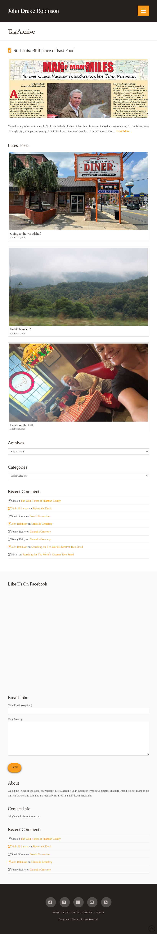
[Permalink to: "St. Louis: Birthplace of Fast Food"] (78, 88)
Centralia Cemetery (41, 523)
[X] (65, 902)
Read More (123, 131)
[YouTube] (92, 902)
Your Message (15, 719)
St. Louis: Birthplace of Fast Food (44, 50)
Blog (66, 912)
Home (56, 912)
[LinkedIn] (78, 902)
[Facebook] (51, 902)
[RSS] (106, 902)
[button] (143, 11)
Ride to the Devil (42, 508)
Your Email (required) (20, 705)
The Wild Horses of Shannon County (41, 500)
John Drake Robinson (33, 11)
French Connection (40, 516)
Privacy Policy (83, 912)
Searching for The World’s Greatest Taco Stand (57, 547)
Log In (100, 912)
